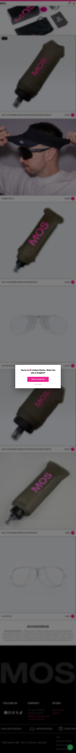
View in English (38, 379)
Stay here (37, 384)
